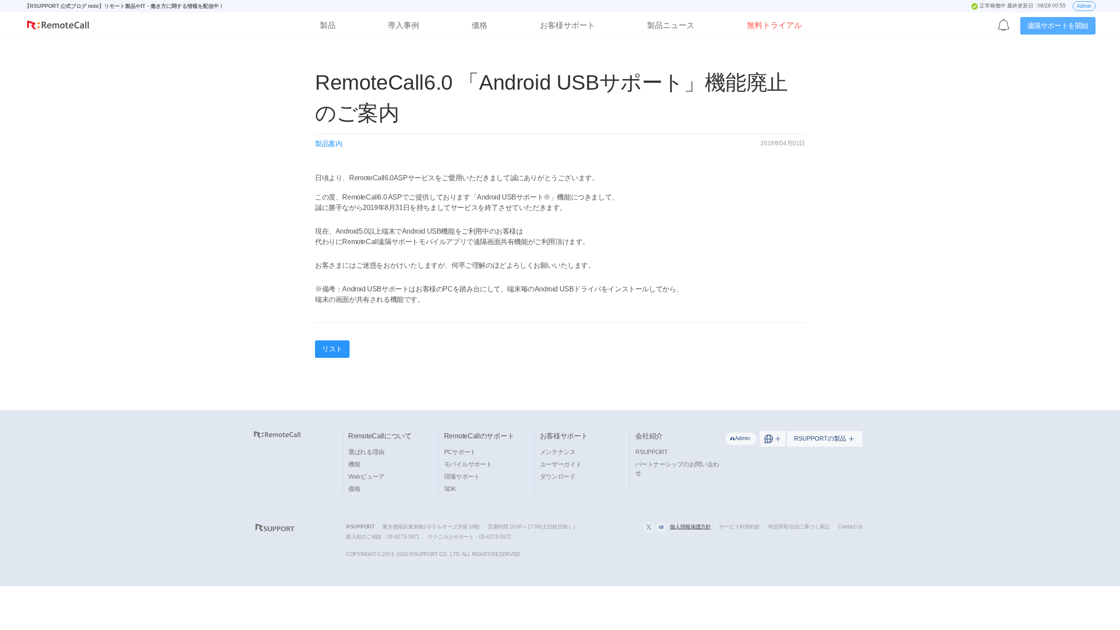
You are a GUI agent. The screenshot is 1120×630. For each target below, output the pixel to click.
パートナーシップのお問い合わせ (677, 468)
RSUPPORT (651, 451)
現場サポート (462, 476)
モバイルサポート (468, 464)
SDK (450, 488)
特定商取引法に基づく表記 (799, 527)
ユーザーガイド (561, 464)
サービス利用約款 (739, 527)
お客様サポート (567, 25)
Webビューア (366, 476)
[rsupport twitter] (649, 527)
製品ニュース (670, 25)
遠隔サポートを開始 (1057, 25)
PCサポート (460, 451)
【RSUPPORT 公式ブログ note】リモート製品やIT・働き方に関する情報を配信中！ (124, 6)
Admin (1084, 6)
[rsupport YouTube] (661, 527)
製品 (328, 25)
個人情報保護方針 (690, 527)
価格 (479, 25)
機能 (354, 464)
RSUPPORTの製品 (820, 438)
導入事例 (403, 25)
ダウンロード (558, 476)
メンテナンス (558, 451)
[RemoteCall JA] (58, 27)
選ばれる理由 (366, 451)
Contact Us (850, 527)
